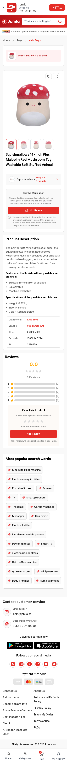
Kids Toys (32, 320)
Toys (19, 40)
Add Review (33, 434)
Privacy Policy (42, 708)
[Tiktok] (38, 664)
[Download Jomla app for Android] (20, 645)
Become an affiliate (15, 704)
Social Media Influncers (17, 710)
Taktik (7, 723)
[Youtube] (46, 664)
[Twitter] (29, 664)
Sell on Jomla (11, 697)
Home (6, 40)
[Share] (56, 76)
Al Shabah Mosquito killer (15, 732)
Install (57, 7)
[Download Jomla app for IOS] (47, 645)
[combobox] (40, 21)
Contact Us (10, 691)
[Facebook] (13, 664)
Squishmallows (35, 326)
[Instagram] (21, 664)
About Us (39, 691)
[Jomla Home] (11, 21)
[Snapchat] (54, 664)
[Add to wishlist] (49, 76)
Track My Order (43, 715)
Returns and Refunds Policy (46, 699)
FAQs (37, 728)
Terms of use (42, 721)
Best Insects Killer (14, 717)
